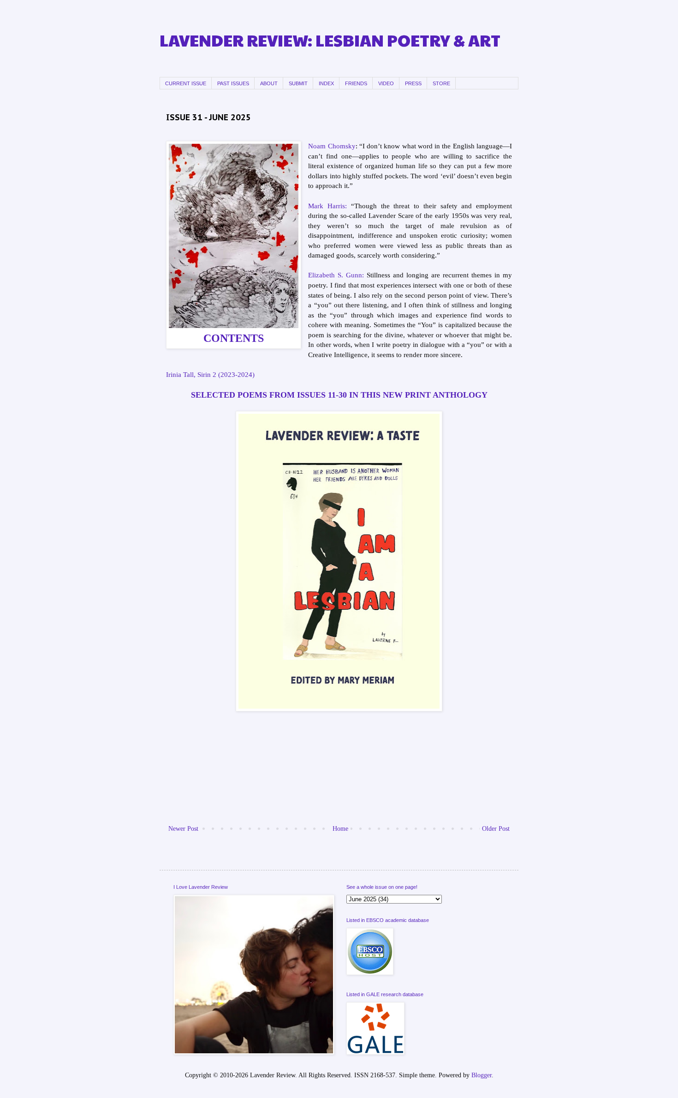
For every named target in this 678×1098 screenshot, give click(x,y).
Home (340, 828)
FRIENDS (356, 83)
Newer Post (183, 828)
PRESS (413, 83)
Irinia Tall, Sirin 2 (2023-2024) (210, 374)
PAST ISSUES (233, 83)
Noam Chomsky (331, 146)
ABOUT (269, 83)
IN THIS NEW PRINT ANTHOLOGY (418, 394)
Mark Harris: (327, 206)
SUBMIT (298, 83)
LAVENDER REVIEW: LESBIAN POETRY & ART (330, 40)
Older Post (496, 828)
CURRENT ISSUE (185, 83)
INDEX (326, 83)
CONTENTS (233, 338)
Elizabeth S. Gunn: (336, 275)
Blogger (481, 1075)
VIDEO (386, 83)
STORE (441, 83)
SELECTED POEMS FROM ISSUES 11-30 (270, 394)
